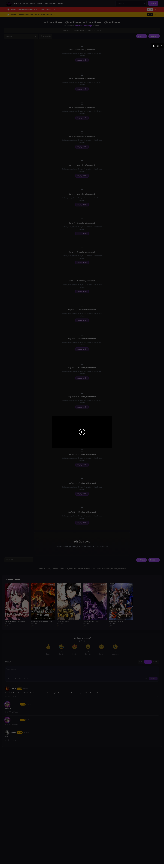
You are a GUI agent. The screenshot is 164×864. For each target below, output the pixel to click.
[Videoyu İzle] (82, 432)
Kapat (155, 46)
